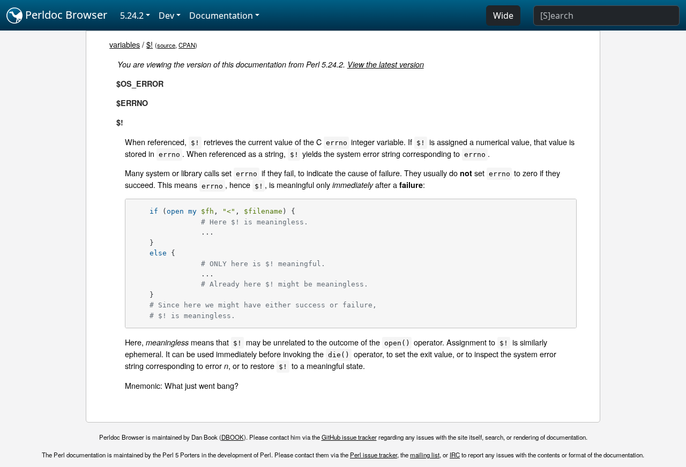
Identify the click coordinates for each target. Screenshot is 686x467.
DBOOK (232, 437)
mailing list (424, 454)
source (166, 45)
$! (149, 44)
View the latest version (385, 64)
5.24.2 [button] (132, 15)
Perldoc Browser (65, 14)
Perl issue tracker (373, 454)
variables (124, 44)
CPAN (186, 45)
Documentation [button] (221, 15)
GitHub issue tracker (349, 437)
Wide (503, 15)
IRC (455, 454)
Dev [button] (166, 15)
